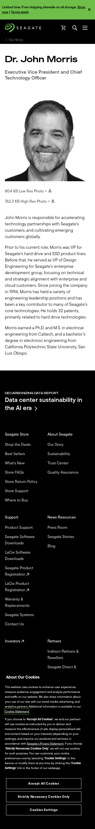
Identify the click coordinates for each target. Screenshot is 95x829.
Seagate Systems (20, 615)
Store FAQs (15, 472)
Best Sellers (15, 454)
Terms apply (20, 12)
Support (12, 517)
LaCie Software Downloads (17, 555)
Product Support (19, 527)
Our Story (16, 40)
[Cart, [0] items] (63, 27)
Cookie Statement (17, 711)
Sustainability (59, 454)
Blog (52, 546)
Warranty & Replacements (17, 602)
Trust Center (58, 463)
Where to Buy (17, 500)
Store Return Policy (21, 482)
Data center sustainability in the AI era (43, 404)
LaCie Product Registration (17, 586)
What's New (15, 463)
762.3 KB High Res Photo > (28, 201)
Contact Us (15, 624)
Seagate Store (17, 434)
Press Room (58, 527)
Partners (55, 641)
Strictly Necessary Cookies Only (44, 796)
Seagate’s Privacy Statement (45, 743)
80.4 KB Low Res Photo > (26, 191)
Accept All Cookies (43, 783)
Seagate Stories (61, 537)
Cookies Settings (44, 809)
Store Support (17, 491)
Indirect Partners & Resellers (63, 654)
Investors (13, 641)
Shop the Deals (19, 444)
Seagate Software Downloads (20, 540)
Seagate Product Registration (19, 571)
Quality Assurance (63, 472)
